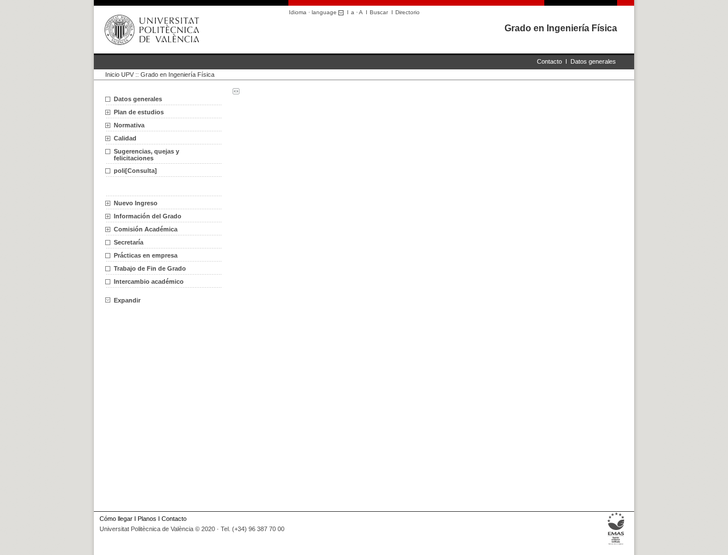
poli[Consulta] (135, 170)
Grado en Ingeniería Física (560, 28)
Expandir (127, 300)
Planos (147, 518)
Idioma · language (313, 12)
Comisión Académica (145, 229)
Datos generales (593, 61)
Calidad (125, 138)
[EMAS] (616, 545)
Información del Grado (147, 216)
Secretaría (128, 242)
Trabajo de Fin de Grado (150, 268)
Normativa (129, 125)
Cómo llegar (116, 518)
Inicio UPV (119, 74)
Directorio (407, 12)
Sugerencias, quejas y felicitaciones (146, 154)
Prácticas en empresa (145, 255)
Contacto (549, 61)
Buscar (379, 12)
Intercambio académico (149, 281)
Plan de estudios (139, 112)
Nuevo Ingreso (136, 203)
